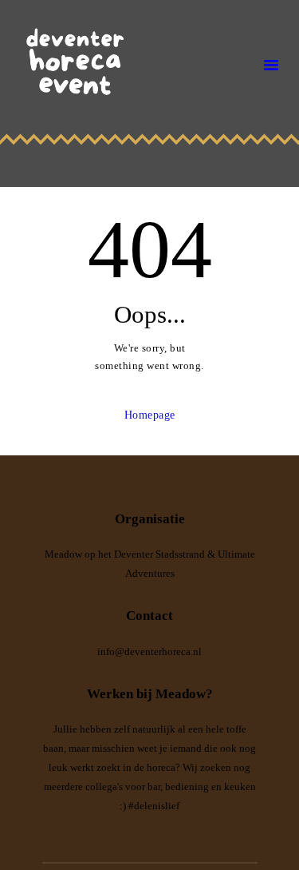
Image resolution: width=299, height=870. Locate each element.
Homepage (149, 415)
